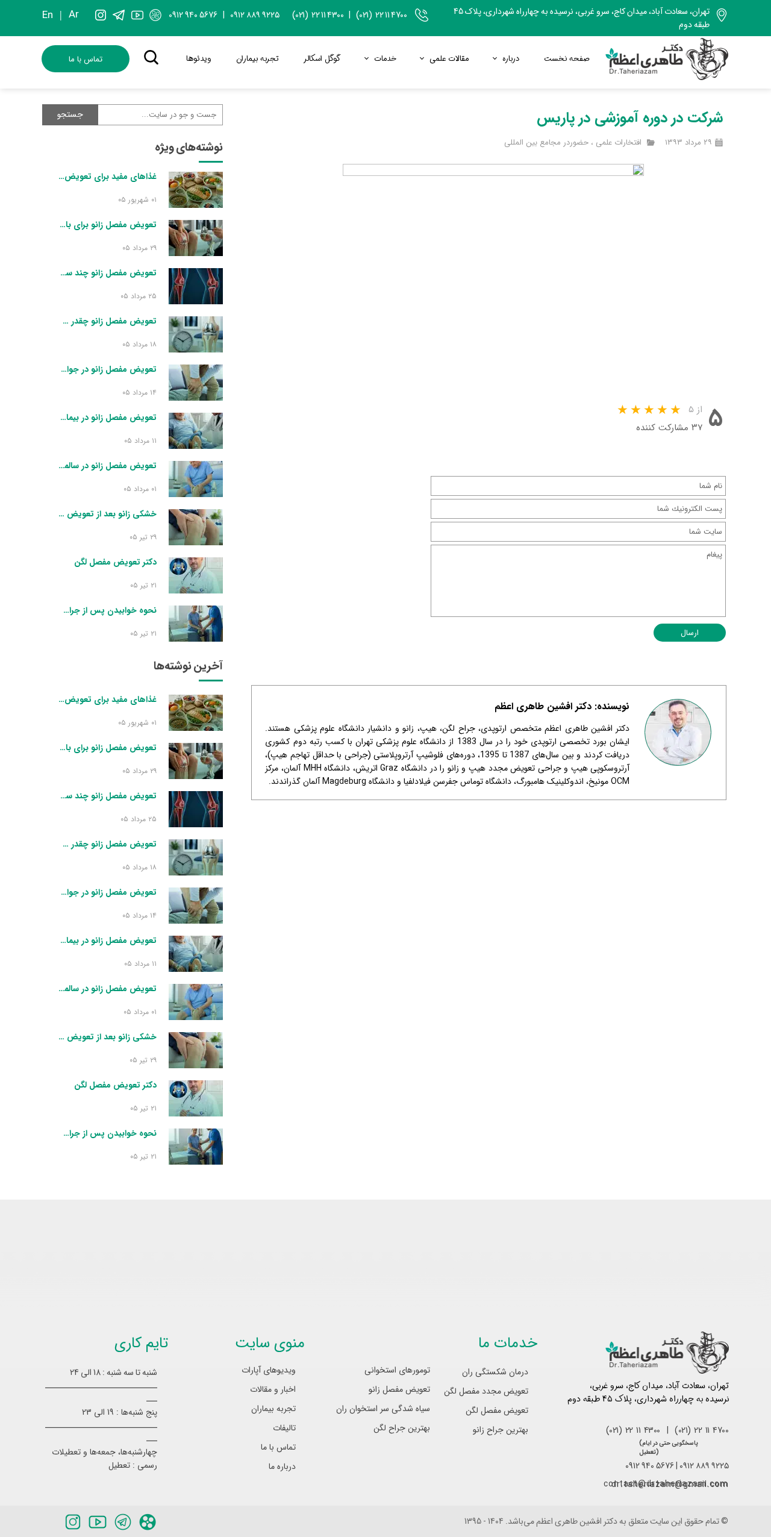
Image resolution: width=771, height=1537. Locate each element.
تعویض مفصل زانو (399, 1389)
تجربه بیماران (257, 58)
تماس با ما (278, 1447)
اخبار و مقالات (273, 1389)
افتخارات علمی (618, 142)
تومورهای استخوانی (397, 1370)
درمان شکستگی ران (495, 1372)
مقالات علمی (449, 58)
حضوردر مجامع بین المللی (546, 142)
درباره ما (282, 1466)
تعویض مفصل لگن (497, 1410)
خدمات (385, 58)
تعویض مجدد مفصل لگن (488, 1391)
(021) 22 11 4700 (381, 15)
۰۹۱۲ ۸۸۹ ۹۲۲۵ (254, 15)
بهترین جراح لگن (401, 1428)
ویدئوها (198, 58)
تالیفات (284, 1428)
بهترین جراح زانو (500, 1429)
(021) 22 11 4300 (318, 15)
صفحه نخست (567, 58)
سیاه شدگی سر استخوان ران (389, 1408)
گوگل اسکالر (322, 58)
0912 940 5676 (193, 15)
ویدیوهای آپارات (269, 1370)
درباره (510, 58)
